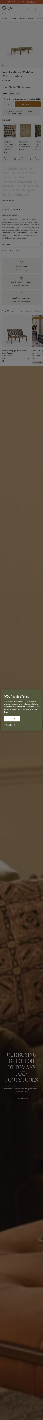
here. (6, 712)
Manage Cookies (11, 725)
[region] (21, 710)
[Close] (38, 692)
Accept (12, 719)
